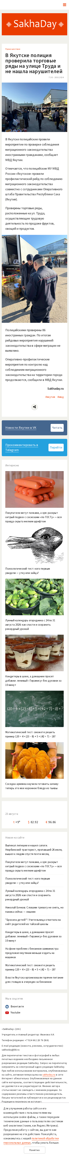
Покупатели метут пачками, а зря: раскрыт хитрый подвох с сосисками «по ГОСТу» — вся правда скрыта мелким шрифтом (33, 866)
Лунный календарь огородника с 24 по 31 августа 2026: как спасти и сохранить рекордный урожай (30, 895)
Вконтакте (17, 1006)
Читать (57, 427)
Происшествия (12, 49)
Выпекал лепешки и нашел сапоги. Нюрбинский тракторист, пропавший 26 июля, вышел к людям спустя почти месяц (33, 850)
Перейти (56, 447)
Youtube (16, 1012)
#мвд (61, 397)
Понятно (34, 1150)
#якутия (50, 397)
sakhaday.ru (48, 1074)
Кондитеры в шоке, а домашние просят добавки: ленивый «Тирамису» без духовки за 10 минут (33, 936)
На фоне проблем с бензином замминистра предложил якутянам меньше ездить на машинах (31, 953)
